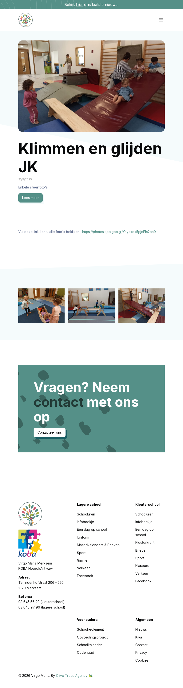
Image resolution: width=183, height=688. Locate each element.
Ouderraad (85, 652)
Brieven (141, 550)
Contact (141, 645)
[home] (29, 20)
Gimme (82, 560)
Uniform (83, 537)
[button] (161, 20)
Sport (81, 553)
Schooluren (86, 514)
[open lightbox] (41, 305)
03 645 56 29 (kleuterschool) (41, 602)
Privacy (141, 652)
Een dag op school (92, 529)
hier (79, 4)
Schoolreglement (90, 629)
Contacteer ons (49, 432)
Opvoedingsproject (92, 637)
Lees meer (30, 198)
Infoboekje (85, 522)
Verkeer (83, 568)
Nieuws (141, 629)
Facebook (85, 576)
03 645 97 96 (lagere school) (41, 607)
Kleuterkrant (144, 542)
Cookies (141, 660)
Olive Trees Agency (72, 675)
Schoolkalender (89, 645)
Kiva (138, 637)
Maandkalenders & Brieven (98, 545)
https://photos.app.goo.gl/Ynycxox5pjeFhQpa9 (119, 232)
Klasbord (142, 566)
